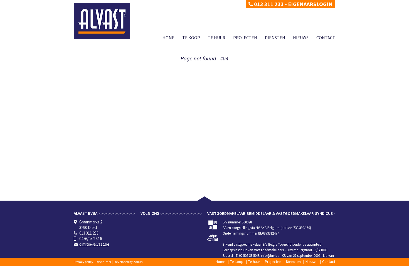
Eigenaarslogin (310, 4)
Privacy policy (83, 262)
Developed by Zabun (128, 262)
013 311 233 (268, 4)
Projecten (245, 37)
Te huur (216, 37)
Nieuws (301, 37)
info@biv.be (270, 255)
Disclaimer (103, 262)
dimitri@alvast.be (94, 244)
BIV (265, 244)
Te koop (191, 37)
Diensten (275, 37)
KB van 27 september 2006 (301, 255)
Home (168, 37)
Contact (325, 37)
